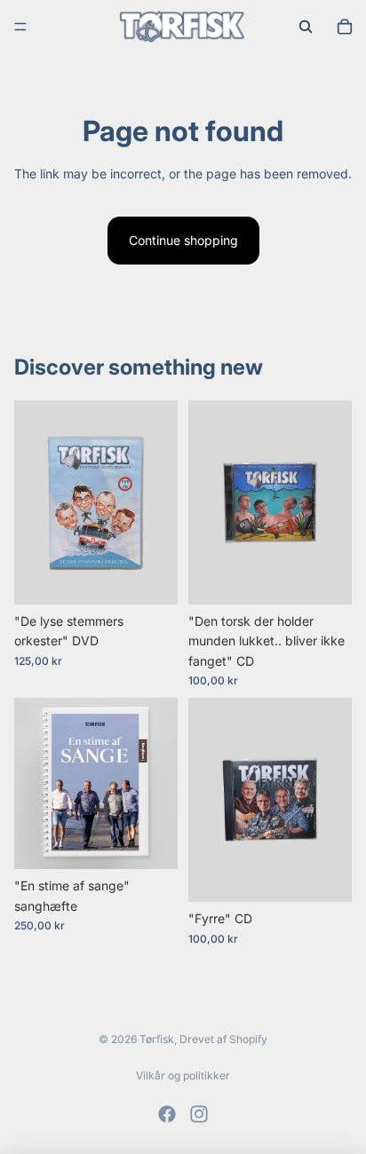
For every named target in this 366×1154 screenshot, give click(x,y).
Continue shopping (183, 240)
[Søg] (305, 26)
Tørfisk (156, 1039)
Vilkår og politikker (183, 1075)
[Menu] (20, 26)
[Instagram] (199, 1114)
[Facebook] (167, 1114)
